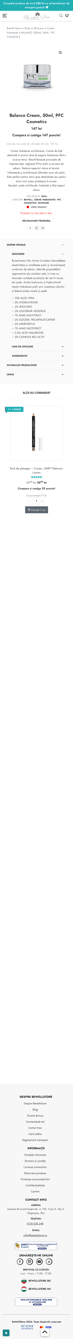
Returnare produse (35, 1173)
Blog (35, 1109)
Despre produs (16, 244)
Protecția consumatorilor (35, 1179)
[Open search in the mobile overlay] (61, 15)
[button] (60, 53)
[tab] (36, 300)
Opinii (10, 374)
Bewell (28, 199)
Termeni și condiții (35, 1161)
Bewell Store (14, 28)
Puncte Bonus (35, 1115)
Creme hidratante (45, 199)
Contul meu (35, 1127)
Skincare (38, 28)
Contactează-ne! (35, 1121)
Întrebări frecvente (35, 1155)
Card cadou (35, 1134)
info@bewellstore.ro (35, 1235)
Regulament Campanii (35, 1140)
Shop (27, 28)
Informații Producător (22, 365)
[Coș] (67, 16)
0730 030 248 (35, 1223)
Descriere (18, 254)
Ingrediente (19, 356)
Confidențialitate (35, 1185)
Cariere (35, 1191)
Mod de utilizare (22, 346)
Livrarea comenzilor (35, 1167)
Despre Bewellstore (35, 1103)
